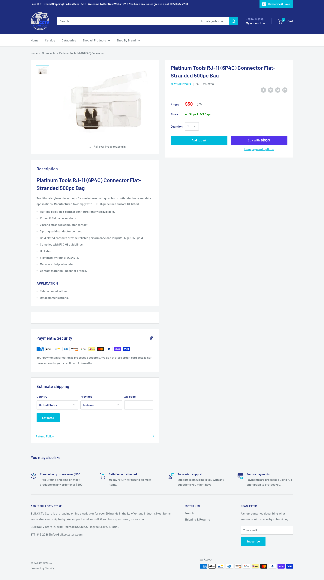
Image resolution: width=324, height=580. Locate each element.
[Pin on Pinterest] (270, 90)
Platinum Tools (181, 84)
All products (48, 53)
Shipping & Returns (197, 519)
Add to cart (199, 140)
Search (189, 513)
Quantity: (177, 126)
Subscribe (253, 541)
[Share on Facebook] (263, 90)
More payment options (259, 149)
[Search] (233, 21)
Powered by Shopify (42, 568)
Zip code (130, 396)
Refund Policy (45, 436)
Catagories (69, 40)
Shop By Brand (126, 40)
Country (42, 396)
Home (34, 40)
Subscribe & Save (279, 4)
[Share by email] (284, 90)
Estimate (48, 417)
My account (254, 23)
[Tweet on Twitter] (277, 90)
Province (86, 396)
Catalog (50, 40)
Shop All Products (94, 40)
